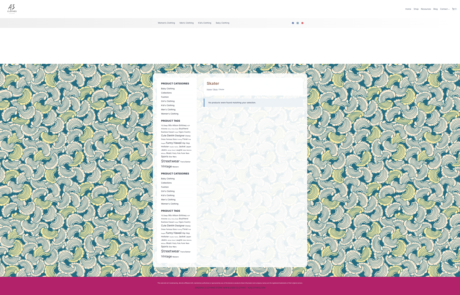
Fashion (165, 97)
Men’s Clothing (187, 23)
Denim (171, 135)
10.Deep (164, 125)
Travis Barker (185, 162)
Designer (180, 135)
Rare (187, 153)
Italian (176, 147)
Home (408, 9)
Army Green (174, 129)
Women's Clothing (169, 114)
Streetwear (170, 161)
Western (175, 167)
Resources (426, 9)
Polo (179, 153)
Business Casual (167, 132)
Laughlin (179, 150)
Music (169, 153)
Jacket (182, 146)
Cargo (176, 132)
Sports (164, 156)
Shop (416, 9)
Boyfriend (183, 128)
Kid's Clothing (167, 105)
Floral (185, 139)
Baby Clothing (222, 23)
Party (174, 153)
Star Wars (172, 157)
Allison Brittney (179, 125)
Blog (435, 9)
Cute (164, 135)
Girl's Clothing (168, 101)
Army (169, 129)
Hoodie (172, 147)
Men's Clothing (168, 109)
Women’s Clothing (166, 23)
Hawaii (178, 142)
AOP (188, 125)
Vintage (166, 166)
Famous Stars (171, 139)
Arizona (164, 129)
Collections (166, 93)
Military (163, 153)
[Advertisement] (230, 46)
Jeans (164, 150)
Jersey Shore (171, 150)
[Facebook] (293, 23)
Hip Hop (186, 143)
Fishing (179, 139)
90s (170, 125)
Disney (188, 136)
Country (187, 132)
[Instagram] (298, 23)
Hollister (165, 146)
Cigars (181, 132)
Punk (183, 153)
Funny (169, 142)
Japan (188, 147)
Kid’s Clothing (204, 23)
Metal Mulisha (187, 150)
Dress (163, 139)
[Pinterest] (302, 23)
